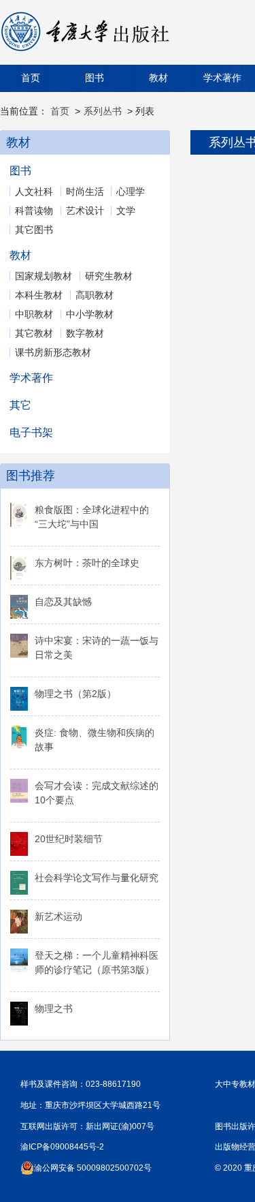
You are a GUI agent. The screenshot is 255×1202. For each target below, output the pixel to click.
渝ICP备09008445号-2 (62, 1147)
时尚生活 (85, 191)
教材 (158, 78)
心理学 (130, 191)
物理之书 (54, 1008)
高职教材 (94, 295)
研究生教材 (109, 276)
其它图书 (34, 229)
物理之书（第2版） (75, 693)
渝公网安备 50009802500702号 (93, 1168)
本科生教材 (39, 295)
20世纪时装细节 (69, 838)
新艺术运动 (58, 916)
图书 (94, 78)
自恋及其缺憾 (63, 601)
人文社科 (34, 191)
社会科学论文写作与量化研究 (96, 877)
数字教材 (85, 333)
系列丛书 (103, 111)
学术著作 (222, 78)
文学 (125, 210)
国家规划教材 (43, 276)
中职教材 (34, 314)
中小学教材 (90, 314)
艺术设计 (85, 210)
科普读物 (34, 210)
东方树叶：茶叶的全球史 (87, 562)
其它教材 (34, 333)
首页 (30, 78)
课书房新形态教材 (53, 352)
